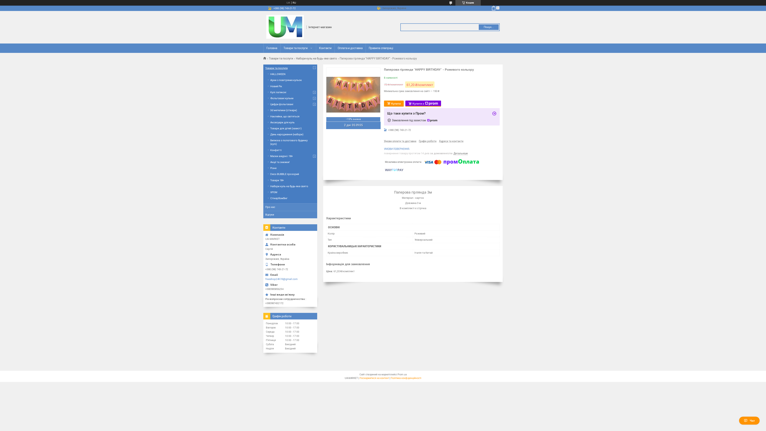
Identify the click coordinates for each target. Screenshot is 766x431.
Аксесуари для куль (282, 122)
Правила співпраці (381, 48)
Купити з (418, 103)
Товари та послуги (295, 48)
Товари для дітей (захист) (286, 128)
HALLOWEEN (277, 74)
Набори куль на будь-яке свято (316, 58)
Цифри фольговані (281, 104)
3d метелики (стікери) (283, 110)
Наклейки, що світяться (284, 116)
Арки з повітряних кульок (286, 80)
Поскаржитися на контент (374, 378)
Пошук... (489, 27)
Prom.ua (402, 374)
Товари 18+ (277, 180)
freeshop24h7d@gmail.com (281, 279)
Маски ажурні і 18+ (281, 156)
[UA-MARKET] (285, 27)
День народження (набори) (286, 134)
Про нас (270, 207)
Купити (396, 103)
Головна (272, 48)
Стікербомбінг (278, 198)
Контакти (325, 48)
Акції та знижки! (280, 162)
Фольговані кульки (281, 98)
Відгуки (269, 214)
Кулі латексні (278, 92)
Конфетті (276, 150)
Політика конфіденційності (406, 378)
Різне (273, 168)
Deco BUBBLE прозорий (284, 174)
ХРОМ (273, 192)
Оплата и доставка (350, 48)
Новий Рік (276, 86)
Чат (752, 420)
